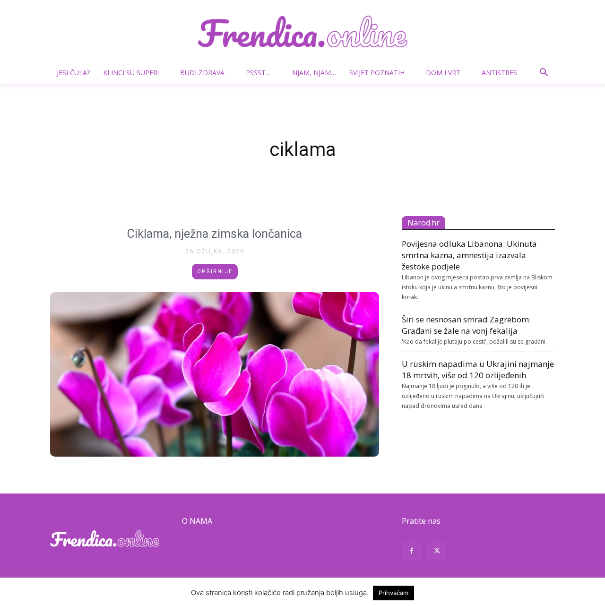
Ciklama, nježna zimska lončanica (214, 234)
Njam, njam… (314, 72)
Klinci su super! (131, 72)
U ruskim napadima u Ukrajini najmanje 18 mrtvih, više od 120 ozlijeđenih (478, 369)
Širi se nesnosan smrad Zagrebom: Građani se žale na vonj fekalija (466, 325)
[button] (543, 73)
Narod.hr (423, 222)
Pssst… (258, 72)
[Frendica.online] (302, 31)
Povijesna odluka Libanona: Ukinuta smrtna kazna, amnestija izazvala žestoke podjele (469, 255)
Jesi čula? (73, 72)
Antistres (499, 72)
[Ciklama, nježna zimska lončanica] (214, 374)
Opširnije (215, 271)
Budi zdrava (202, 72)
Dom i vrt (443, 72)
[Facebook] (411, 552)
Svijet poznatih (377, 72)
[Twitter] (436, 552)
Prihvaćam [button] (393, 593)
